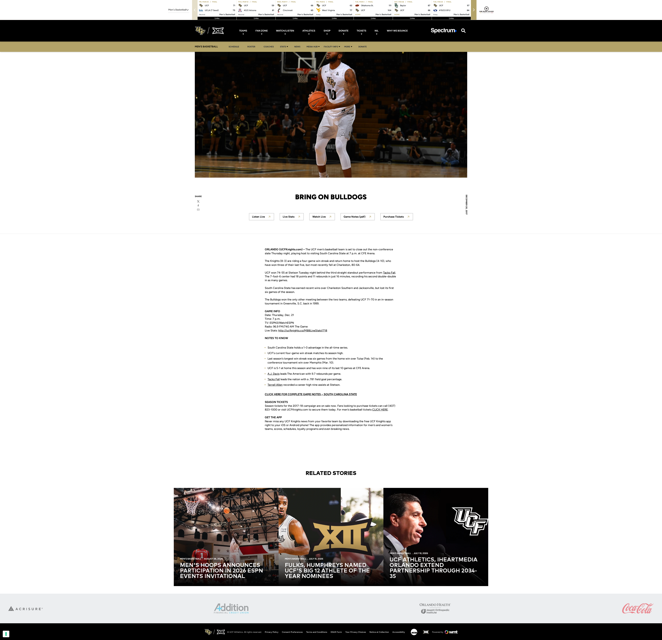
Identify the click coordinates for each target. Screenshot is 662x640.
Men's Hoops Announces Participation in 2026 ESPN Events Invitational (221, 571)
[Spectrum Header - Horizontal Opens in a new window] (444, 30)
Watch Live (323, 217)
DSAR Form (336, 632)
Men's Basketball (190, 558)
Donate (343, 30)
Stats (283, 46)
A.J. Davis (273, 373)
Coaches (269, 46)
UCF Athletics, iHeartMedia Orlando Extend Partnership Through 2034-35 (434, 568)
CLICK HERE (380, 409)
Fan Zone (261, 30)
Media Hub (312, 46)
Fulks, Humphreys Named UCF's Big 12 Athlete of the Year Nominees (327, 571)
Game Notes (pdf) (359, 217)
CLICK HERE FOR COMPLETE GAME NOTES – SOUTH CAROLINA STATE (311, 394)
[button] (474, 10)
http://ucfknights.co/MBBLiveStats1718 (302, 330)
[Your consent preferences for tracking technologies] (6, 634)
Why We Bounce (397, 30)
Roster (251, 46)
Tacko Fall (389, 272)
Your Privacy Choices (355, 632)
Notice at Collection (379, 632)
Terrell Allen (275, 384)
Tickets (361, 30)
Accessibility (398, 632)
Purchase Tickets (398, 217)
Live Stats (293, 217)
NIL (377, 30)
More (347, 46)
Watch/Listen (285, 30)
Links (217, 18)
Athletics (308, 30)
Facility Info (331, 46)
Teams (243, 30)
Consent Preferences (292, 632)
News (297, 46)
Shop (327, 30)
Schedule (234, 46)
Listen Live (263, 217)
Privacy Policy (271, 632)
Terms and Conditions (316, 632)
